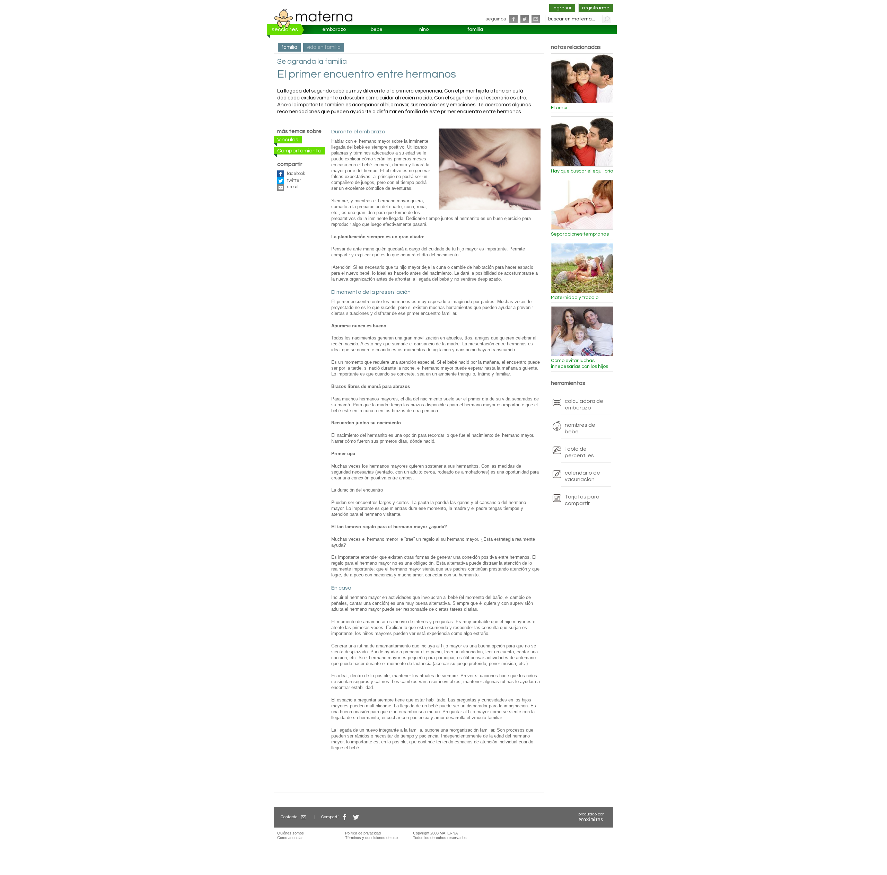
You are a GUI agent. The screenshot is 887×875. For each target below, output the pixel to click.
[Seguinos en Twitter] (524, 19)
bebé (377, 29)
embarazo (334, 29)
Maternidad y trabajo (574, 297)
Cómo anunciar (290, 838)
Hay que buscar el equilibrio (582, 171)
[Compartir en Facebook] (345, 817)
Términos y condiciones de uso (371, 838)
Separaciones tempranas (580, 234)
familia (475, 29)
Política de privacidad (363, 833)
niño (424, 29)
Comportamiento (299, 150)
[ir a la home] (313, 18)
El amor (559, 107)
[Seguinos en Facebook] (513, 19)
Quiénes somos (290, 833)
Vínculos (287, 139)
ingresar (562, 8)
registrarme (595, 8)
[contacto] (536, 19)
